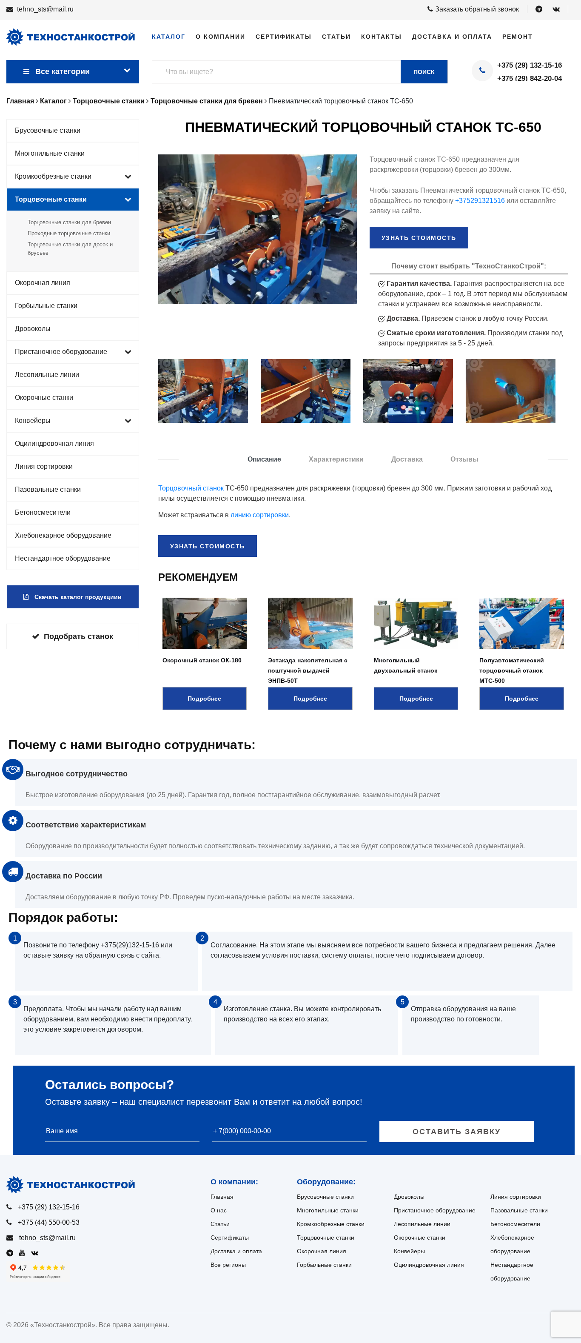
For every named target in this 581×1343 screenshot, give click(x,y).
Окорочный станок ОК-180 (202, 660)
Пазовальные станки (48, 489)
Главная (222, 1196)
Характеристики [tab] (336, 459)
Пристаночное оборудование (61, 351)
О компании (220, 36)
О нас (219, 1210)
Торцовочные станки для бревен (69, 222)
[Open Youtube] (24, 1253)
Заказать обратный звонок (477, 9)
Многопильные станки (50, 153)
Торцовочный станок (191, 488)
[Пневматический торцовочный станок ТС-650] (203, 391)
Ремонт (517, 36)
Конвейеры (33, 420)
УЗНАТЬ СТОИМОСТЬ (419, 237)
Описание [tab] (264, 459)
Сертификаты (284, 36)
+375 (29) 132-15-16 (529, 65)
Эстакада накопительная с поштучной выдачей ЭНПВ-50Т (307, 670)
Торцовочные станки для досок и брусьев (70, 248)
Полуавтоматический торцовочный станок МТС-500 (511, 670)
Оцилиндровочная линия (54, 443)
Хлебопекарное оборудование (63, 535)
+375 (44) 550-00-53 (49, 1222)
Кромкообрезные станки (53, 176)
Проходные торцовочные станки (69, 233)
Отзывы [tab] (464, 459)
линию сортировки (260, 515)
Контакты (381, 36)
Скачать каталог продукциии (77, 596)
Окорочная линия (42, 282)
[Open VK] (556, 9)
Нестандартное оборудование (63, 558)
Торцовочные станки (51, 199)
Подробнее (204, 698)
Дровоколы (33, 328)
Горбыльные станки (46, 305)
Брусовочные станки (47, 130)
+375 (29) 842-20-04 (529, 78)
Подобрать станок (78, 636)
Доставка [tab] (407, 459)
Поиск (424, 71)
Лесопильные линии (47, 374)
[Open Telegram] (538, 9)
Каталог (168, 36)
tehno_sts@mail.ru (45, 9)
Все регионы (228, 1264)
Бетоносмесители (43, 512)
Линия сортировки (44, 466)
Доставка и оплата (452, 36)
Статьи (336, 36)
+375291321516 (480, 200)
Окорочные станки (44, 397)
